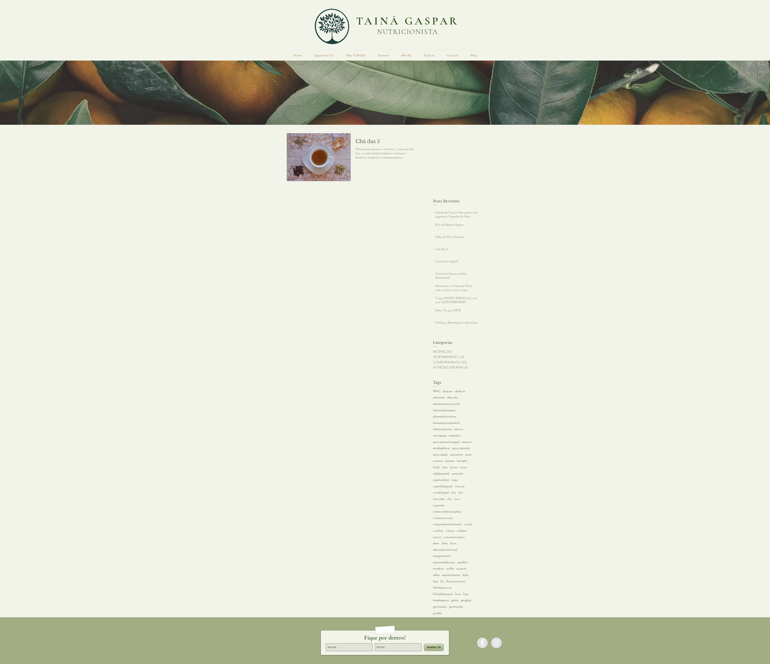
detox (436, 543)
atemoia (466, 442)
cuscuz (437, 537)
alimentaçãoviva (442, 429)
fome (458, 594)
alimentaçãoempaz (444, 410)
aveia (468, 454)
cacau (463, 467)
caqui (454, 480)
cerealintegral (441, 492)
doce (453, 543)
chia (460, 492)
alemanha (439, 397)
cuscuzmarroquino (454, 537)
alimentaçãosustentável (446, 423)
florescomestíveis (456, 581)
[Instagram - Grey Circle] (496, 643)
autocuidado (440, 454)
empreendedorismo (444, 562)
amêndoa (454, 435)
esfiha (436, 575)
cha (453, 492)
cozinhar (438, 530)
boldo (436, 467)
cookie (468, 524)
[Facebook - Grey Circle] (482, 643)
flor (442, 581)
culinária (462, 530)
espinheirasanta (451, 575)
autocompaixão (461, 448)
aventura (438, 461)
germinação (456, 606)
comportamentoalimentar (447, 524)
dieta (445, 543)
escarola (461, 568)
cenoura (459, 486)
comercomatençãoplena (447, 511)
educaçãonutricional (445, 549)
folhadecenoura (442, 587)
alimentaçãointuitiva (444, 416)
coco (457, 499)
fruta (465, 594)
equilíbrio (463, 562)
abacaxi (447, 391)
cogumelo (439, 505)
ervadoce (438, 568)
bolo (445, 467)
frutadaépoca (441, 600)
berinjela (462, 461)
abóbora (460, 391)
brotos (453, 467)
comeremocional (442, 518)
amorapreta (440, 435)
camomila (457, 473)
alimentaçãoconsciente (446, 404)
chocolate (439, 499)
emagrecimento (442, 556)
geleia (454, 600)
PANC (436, 391)
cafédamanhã (441, 473)
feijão (465, 575)
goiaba (437, 613)
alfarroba (452, 397)
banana (450, 461)
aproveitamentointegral (446, 442)
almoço (458, 429)
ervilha (450, 568)
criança (450, 530)
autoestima (456, 454)
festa (435, 581)
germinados (440, 606)
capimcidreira (441, 480)
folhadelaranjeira (443, 594)
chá (449, 499)
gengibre (466, 600)
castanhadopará (442, 486)
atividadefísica (441, 448)
